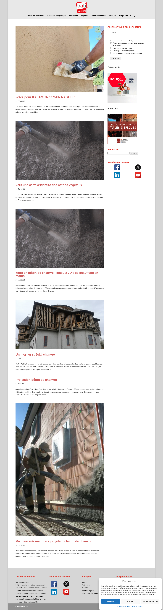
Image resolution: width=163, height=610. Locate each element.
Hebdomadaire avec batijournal (125, 41)
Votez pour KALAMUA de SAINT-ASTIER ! (46, 97)
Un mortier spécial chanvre (35, 354)
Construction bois (98, 16)
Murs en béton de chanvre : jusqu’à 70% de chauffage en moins (57, 274)
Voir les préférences (150, 601)
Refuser (130, 601)
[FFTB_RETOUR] (122, 143)
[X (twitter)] (138, 167)
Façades (84, 16)
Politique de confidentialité (91, 593)
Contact (84, 582)
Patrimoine (73, 16)
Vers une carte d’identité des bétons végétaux (49, 185)
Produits (112, 16)
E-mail (113, 33)
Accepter (110, 601)
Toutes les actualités (35, 16)
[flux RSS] (117, 167)
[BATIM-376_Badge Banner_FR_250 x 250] (122, 102)
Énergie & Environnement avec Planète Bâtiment (128, 44)
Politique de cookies (123, 607)
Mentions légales (137, 607)
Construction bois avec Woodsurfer (127, 53)
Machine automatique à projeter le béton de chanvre (53, 541)
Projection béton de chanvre (36, 380)
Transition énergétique (56, 16)
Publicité (85, 588)
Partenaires (86, 585)
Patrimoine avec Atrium (122, 48)
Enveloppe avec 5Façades (123, 51)
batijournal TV (125, 16)
